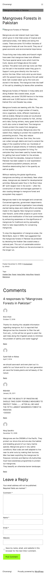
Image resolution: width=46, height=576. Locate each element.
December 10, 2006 (10, 433)
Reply (5, 344)
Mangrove (6, 277)
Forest (14, 274)
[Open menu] (42, 4)
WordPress (39, 571)
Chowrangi (7, 4)
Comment (8, 493)
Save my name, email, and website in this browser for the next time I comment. (23, 549)
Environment (28, 264)
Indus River (30, 274)
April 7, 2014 (7, 359)
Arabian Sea (7, 274)
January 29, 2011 (9, 393)
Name (6, 518)
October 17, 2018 (9, 319)
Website (6, 538)
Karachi (37, 274)
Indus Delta (21, 274)
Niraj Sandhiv (8, 430)
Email (6, 528)
